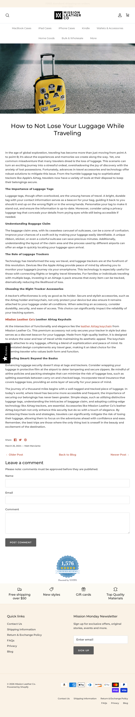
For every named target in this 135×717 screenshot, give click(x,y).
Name (9, 475)
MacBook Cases (21, 28)
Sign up (83, 650)
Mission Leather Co (25, 684)
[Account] (119, 15)
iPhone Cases (67, 28)
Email (9, 492)
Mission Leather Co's (20, 319)
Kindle (86, 28)
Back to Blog (67, 454)
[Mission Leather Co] (67, 15)
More (93, 38)
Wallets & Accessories (110, 28)
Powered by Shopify (17, 687)
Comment (12, 509)
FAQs (10, 640)
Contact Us (14, 623)
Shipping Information (21, 629)
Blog (10, 651)
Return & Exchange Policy (24, 635)
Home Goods (46, 38)
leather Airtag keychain (96, 326)
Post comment (21, 542)
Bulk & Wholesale (72, 38)
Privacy (12, 646)
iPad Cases (45, 28)
